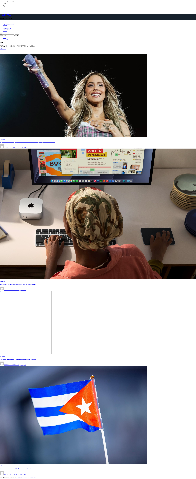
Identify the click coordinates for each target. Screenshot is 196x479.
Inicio (4, 38)
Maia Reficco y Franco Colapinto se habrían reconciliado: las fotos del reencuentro (18, 359)
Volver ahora (3, 49)
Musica (5, 31)
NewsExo (25, 477)
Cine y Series (6, 29)
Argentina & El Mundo (8, 24)
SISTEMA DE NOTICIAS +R (11, 147)
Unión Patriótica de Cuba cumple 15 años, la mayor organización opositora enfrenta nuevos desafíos (21, 468)
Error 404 (5, 39)
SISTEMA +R (7, 15)
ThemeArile (33, 477)
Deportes (5, 26)
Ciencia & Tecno (7, 28)
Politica (5, 25)
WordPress (19, 477)
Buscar (16, 35)
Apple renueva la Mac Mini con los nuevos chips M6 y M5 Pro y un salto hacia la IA (18, 284)
